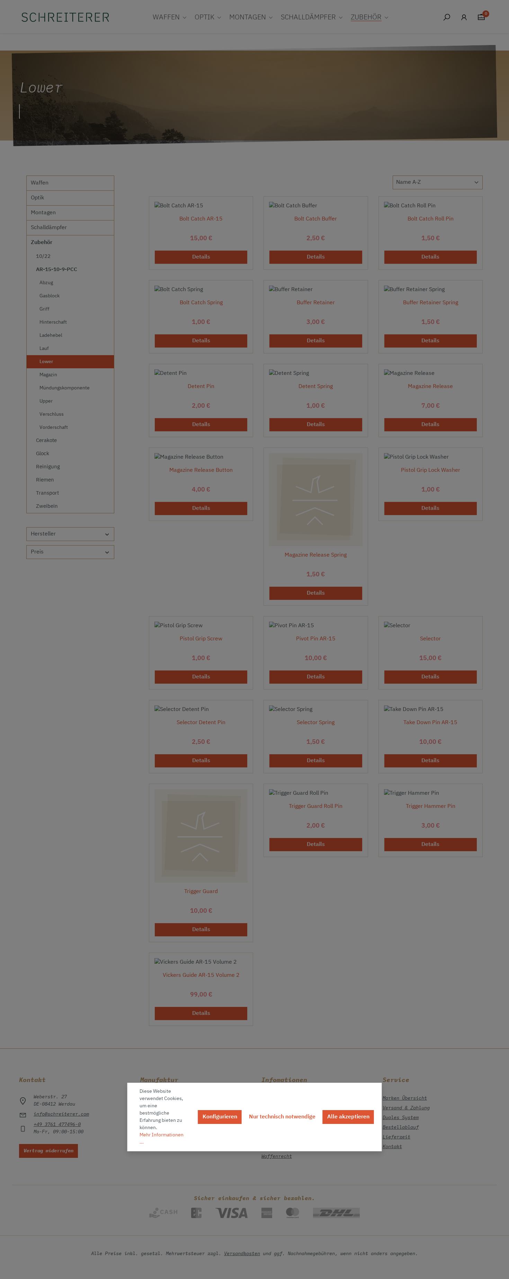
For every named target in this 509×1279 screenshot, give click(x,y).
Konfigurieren (220, 1117)
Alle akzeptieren (348, 1117)
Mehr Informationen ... (162, 1139)
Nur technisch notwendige (282, 1117)
